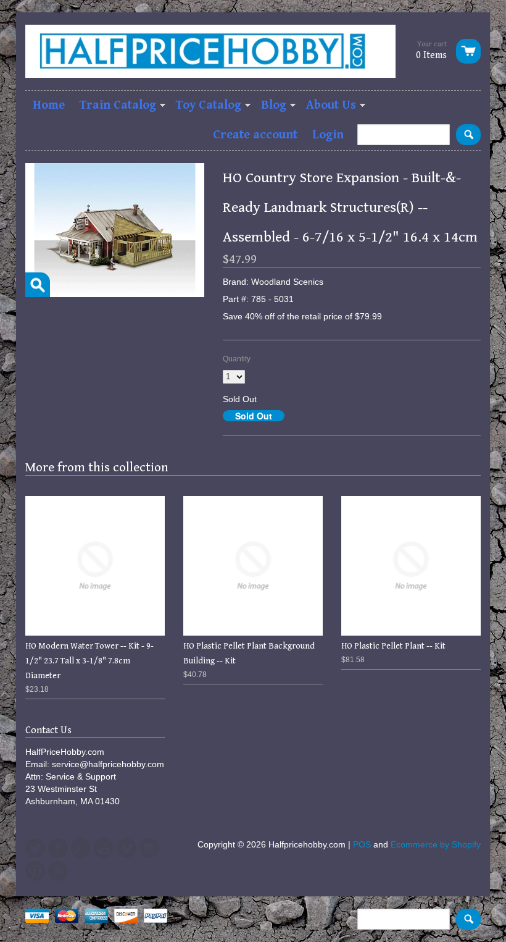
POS (362, 844)
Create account (255, 135)
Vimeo (126, 848)
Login (328, 135)
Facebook (58, 848)
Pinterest (35, 871)
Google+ (81, 848)
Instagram (149, 848)
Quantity (237, 359)
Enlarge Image (37, 284)
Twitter (35, 848)
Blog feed (58, 871)
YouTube (104, 848)
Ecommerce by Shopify (436, 844)
